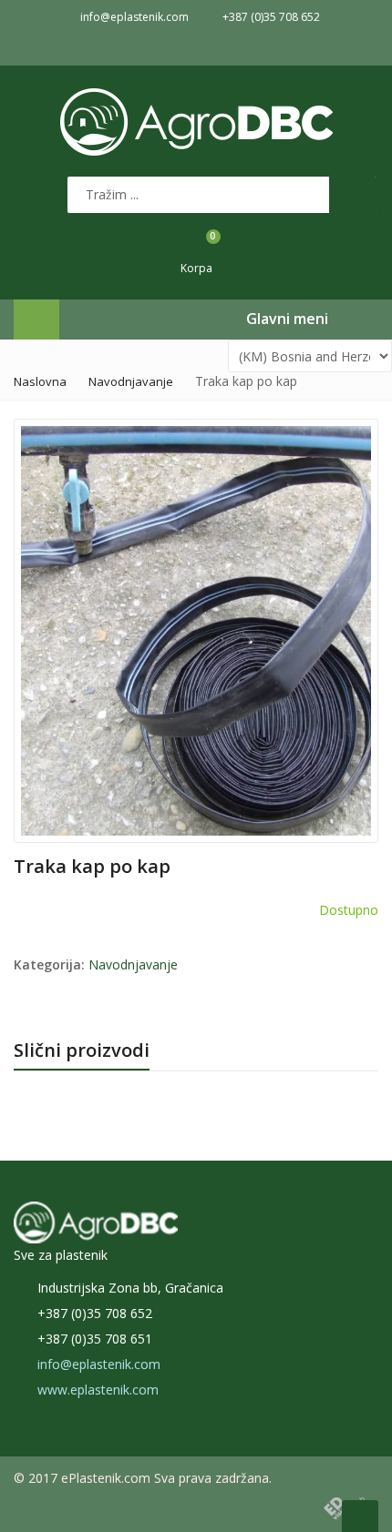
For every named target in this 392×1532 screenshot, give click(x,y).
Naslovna (40, 381)
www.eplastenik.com (98, 1389)
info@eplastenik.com (98, 1364)
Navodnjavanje (130, 381)
